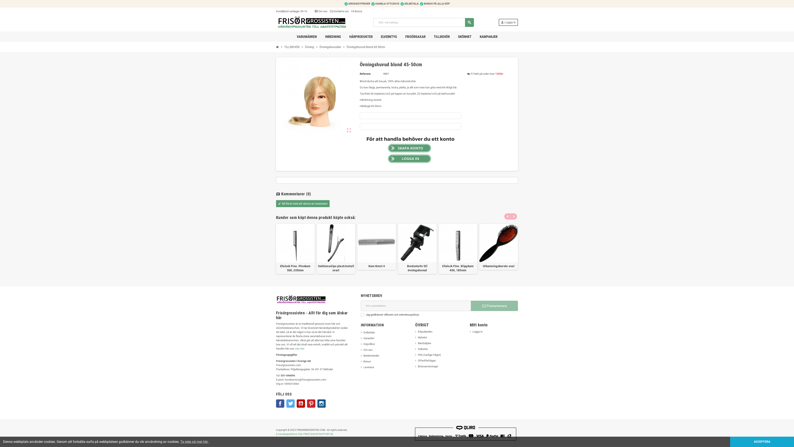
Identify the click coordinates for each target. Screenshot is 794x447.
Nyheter (422, 337)
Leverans (369, 367)
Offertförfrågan (427, 360)
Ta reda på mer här (194, 442)
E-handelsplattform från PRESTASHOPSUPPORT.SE (304, 434)
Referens (365, 73)
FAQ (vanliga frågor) (429, 354)
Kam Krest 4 (376, 266)
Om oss (323, 11)
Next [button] (514, 216)
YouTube (301, 403)
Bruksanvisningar (428, 366)
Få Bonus (356, 11)
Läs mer (299, 348)
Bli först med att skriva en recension (303, 203)
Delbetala (369, 332)
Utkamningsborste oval (498, 266)
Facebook (280, 403)
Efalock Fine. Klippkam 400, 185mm (458, 268)
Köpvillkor (369, 344)
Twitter (290, 403)
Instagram (321, 403)
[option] (295, 249)
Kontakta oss (341, 11)
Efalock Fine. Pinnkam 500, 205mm (295, 268)
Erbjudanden (425, 331)
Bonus (367, 361)
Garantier (369, 338)
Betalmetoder (371, 355)
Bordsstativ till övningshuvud (417, 268)
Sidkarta (423, 349)
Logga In (477, 331)
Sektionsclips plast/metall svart (336, 268)
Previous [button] (507, 216)
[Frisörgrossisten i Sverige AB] (312, 22)
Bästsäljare (424, 343)
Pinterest (311, 403)
